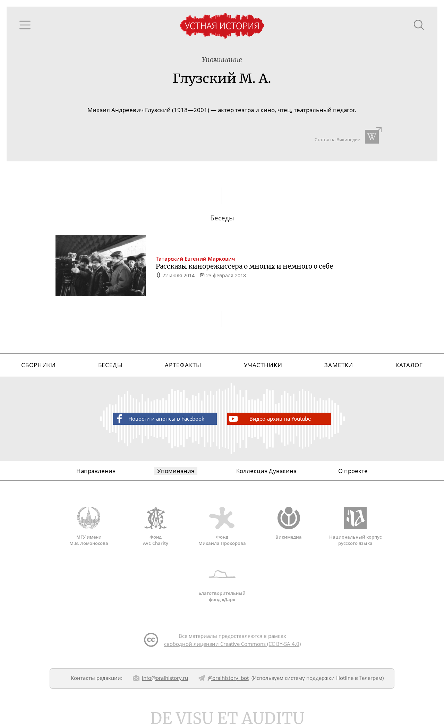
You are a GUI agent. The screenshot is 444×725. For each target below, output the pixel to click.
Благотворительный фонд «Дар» (222, 596)
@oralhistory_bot (228, 677)
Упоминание (222, 60)
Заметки (338, 365)
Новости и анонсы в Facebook (166, 418)
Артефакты (183, 365)
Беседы (110, 365)
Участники (263, 365)
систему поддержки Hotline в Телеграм (333, 677)
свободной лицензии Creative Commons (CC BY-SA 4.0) (232, 643)
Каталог (409, 365)
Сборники (38, 365)
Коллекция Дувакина (266, 471)
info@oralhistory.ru (165, 677)
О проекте (353, 471)
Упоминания (175, 471)
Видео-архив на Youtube (280, 418)
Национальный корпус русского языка (355, 540)
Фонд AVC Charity (155, 540)
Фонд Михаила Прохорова (222, 540)
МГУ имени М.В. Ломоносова (88, 540)
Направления (96, 471)
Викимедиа (288, 537)
